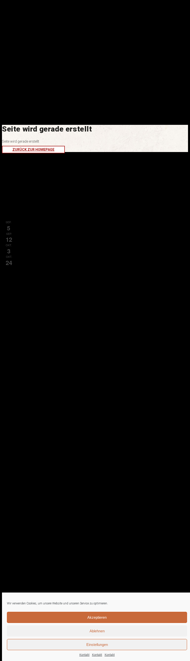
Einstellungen (97, 644)
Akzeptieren (97, 617)
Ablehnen (97, 631)
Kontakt (84, 655)
